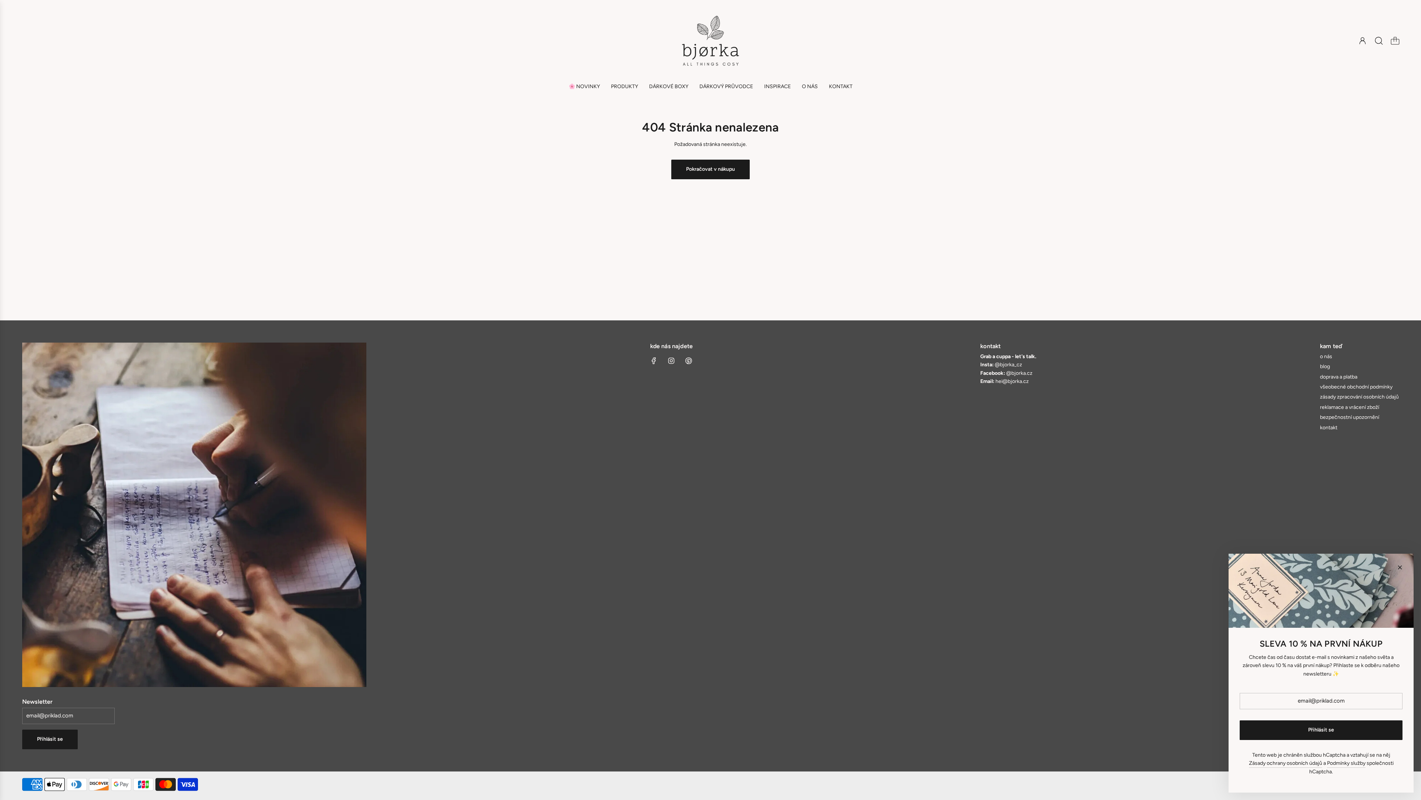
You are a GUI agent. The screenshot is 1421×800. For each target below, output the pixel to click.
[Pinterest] (689, 361)
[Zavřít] (1400, 567)
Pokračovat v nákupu (710, 169)
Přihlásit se (50, 739)
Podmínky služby (1346, 763)
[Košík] (1395, 41)
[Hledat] (1379, 41)
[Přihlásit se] (1362, 41)
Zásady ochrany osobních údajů (1285, 763)
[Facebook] (654, 361)
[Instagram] (671, 361)
